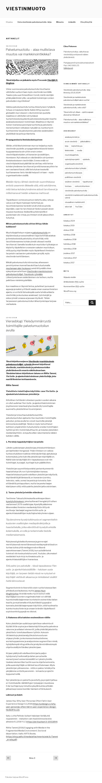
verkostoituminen (82, 186)
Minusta (60, 22)
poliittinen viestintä (73, 177)
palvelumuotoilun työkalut (75, 168)
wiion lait (68, 207)
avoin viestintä (71, 141)
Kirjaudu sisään (70, 277)
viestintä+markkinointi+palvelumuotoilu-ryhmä (81, 196)
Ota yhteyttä (86, 22)
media (79, 150)
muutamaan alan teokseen (18, 268)
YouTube (78, 207)
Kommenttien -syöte (74, 286)
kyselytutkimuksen (15, 501)
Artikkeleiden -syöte (74, 282)
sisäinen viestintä (72, 182)
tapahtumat (88, 182)
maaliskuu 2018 (70, 239)
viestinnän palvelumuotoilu (76, 191)
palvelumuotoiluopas (73, 173)
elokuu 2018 (69, 230)
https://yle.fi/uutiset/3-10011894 (42, 722)
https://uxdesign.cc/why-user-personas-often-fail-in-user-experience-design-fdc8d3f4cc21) (31, 707)
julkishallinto (85, 141)
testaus (68, 186)
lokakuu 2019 (69, 225)
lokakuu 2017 (69, 263)
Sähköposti (68, 68)
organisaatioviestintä (74, 164)
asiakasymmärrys (72, 137)
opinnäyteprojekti (72, 159)
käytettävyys (77, 146)
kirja (66, 146)
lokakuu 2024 (69, 221)
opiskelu (86, 159)
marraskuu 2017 (70, 258)
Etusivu (9, 22)
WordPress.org (70, 291)
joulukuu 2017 (69, 253)
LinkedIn (72, 22)
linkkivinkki (69, 150)
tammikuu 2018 (70, 249)
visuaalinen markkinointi (75, 202)
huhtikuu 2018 (69, 235)
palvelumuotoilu (40, 233)
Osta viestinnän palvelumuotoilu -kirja (34, 22)
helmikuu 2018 (70, 244)
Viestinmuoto (26, 8)
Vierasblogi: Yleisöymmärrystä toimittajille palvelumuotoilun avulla (28, 325)
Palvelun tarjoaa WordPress (16, 777)
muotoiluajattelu (72, 155)
